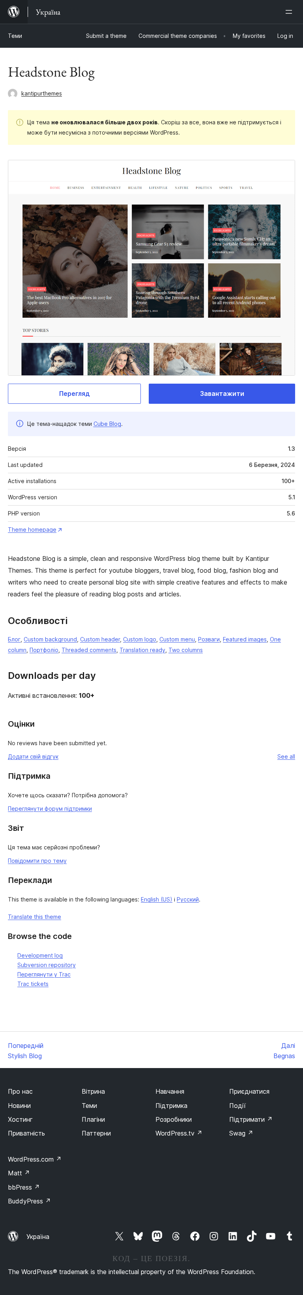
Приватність (26, 1133)
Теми (15, 35)
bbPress (24, 1187)
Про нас (20, 1091)
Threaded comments (89, 650)
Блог (14, 639)
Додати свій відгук (33, 756)
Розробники (173, 1119)
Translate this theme (34, 916)
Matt (19, 1173)
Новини (19, 1105)
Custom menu (177, 639)
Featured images (245, 639)
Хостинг (20, 1119)
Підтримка (171, 1105)
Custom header (100, 639)
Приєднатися (249, 1091)
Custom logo (139, 639)
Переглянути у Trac (44, 974)
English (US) (156, 899)
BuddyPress (29, 1201)
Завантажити (222, 393)
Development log (40, 955)
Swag (241, 1133)
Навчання (169, 1091)
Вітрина (93, 1091)
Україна (37, 1237)
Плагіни (93, 1119)
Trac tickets (33, 983)
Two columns (185, 650)
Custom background (50, 639)
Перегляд (74, 393)
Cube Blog (107, 423)
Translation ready (142, 650)
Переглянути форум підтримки (50, 808)
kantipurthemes (41, 93)
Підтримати (251, 1119)
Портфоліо (44, 650)
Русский (188, 899)
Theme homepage (32, 529)
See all (286, 756)
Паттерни (96, 1133)
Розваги (209, 639)
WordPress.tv (178, 1133)
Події (237, 1105)
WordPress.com (35, 1159)
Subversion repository (46, 964)
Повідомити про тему (37, 860)
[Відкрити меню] (290, 12)
